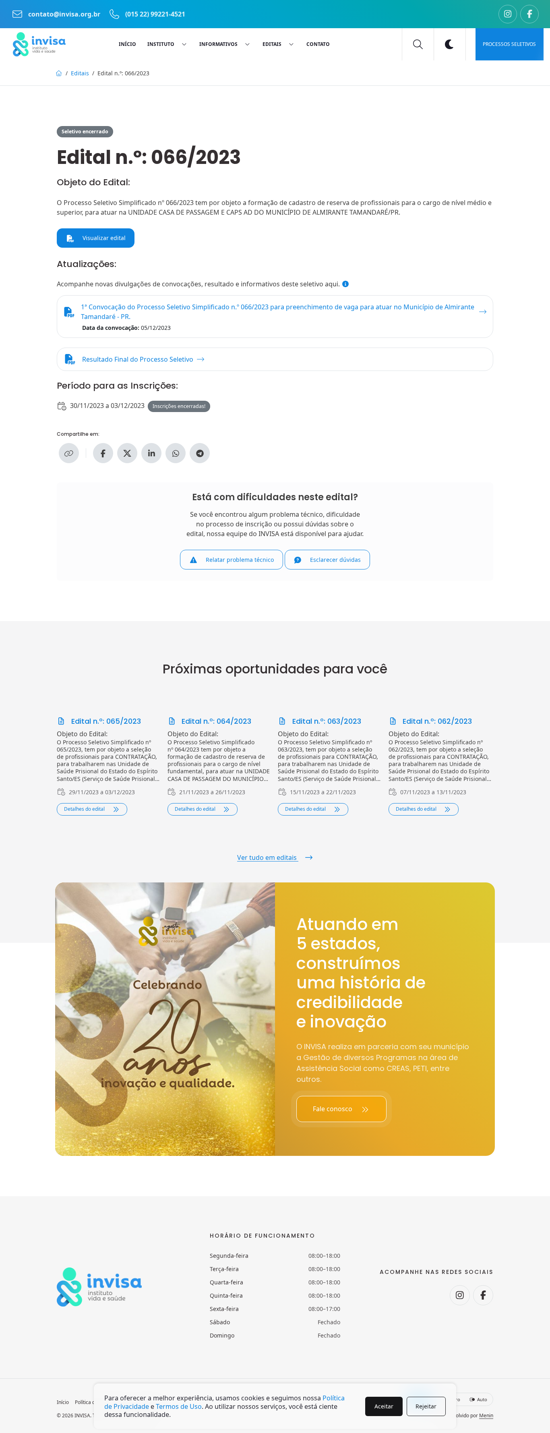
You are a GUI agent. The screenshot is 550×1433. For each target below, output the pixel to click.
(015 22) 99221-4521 (154, 14)
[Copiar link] (69, 453)
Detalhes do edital (85, 809)
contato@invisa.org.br (64, 14)
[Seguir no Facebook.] (529, 14)
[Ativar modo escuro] (450, 44)
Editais (80, 73)
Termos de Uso (179, 1406)
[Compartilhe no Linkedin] (151, 453)
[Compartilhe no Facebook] (103, 453)
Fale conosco (333, 1108)
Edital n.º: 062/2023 (436, 721)
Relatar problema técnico (239, 559)
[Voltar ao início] (39, 44)
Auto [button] (481, 1399)
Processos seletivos (509, 44)
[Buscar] (418, 44)
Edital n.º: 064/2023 (215, 721)
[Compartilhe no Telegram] (200, 453)
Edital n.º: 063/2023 (325, 721)
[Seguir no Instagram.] (507, 14)
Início (63, 1402)
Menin (486, 1415)
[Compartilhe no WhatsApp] (175, 453)
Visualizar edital (103, 238)
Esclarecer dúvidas (334, 559)
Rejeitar (426, 1406)
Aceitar (383, 1406)
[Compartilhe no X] (127, 453)
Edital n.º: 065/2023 (105, 721)
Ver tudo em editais (267, 857)
